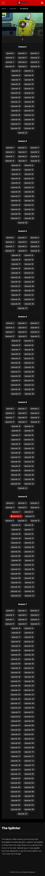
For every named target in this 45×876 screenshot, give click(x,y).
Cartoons (12, 9)
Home (4, 9)
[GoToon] (22, 3)
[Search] (42, 3)
